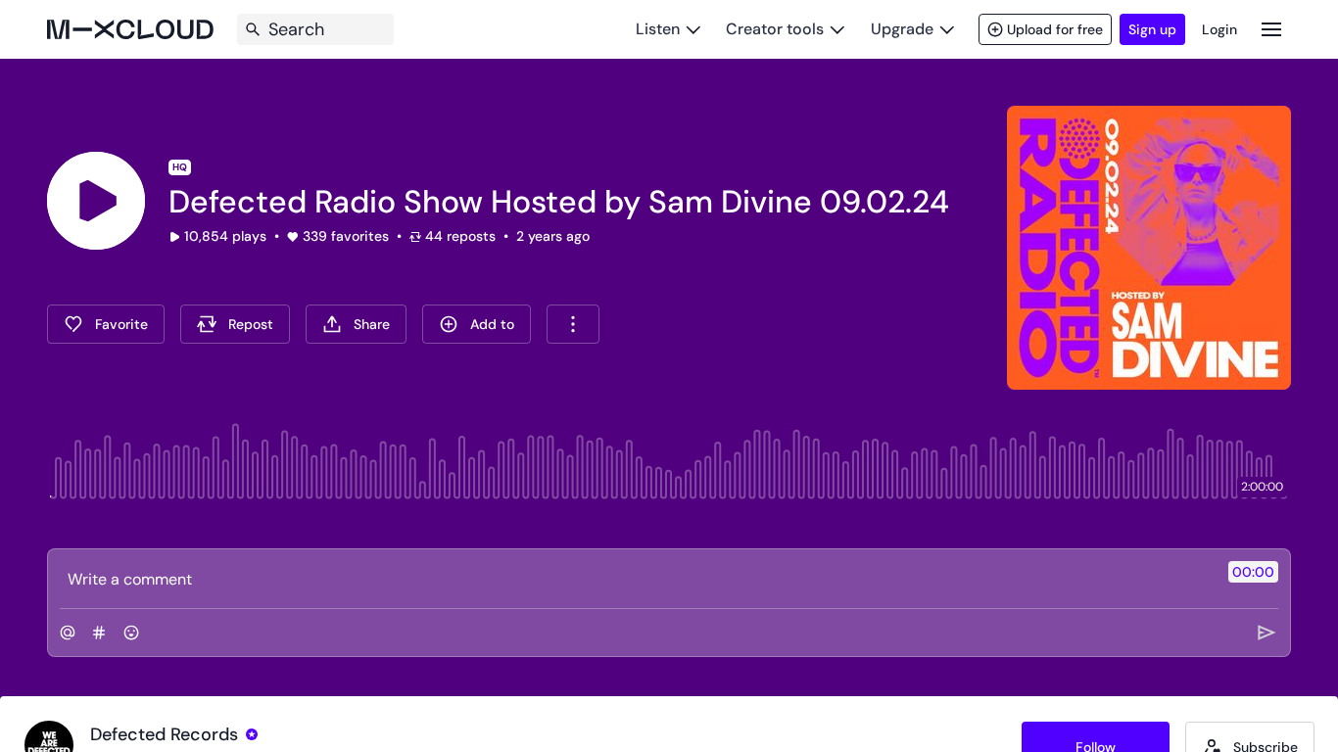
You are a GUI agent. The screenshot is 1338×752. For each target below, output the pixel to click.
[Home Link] (130, 29)
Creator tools (775, 29)
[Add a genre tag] (99, 632)
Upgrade (902, 29)
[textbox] (636, 578)
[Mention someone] (67, 632)
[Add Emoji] (131, 632)
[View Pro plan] (252, 734)
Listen (658, 29)
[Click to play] (96, 201)
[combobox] (573, 324)
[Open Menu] (1271, 29)
